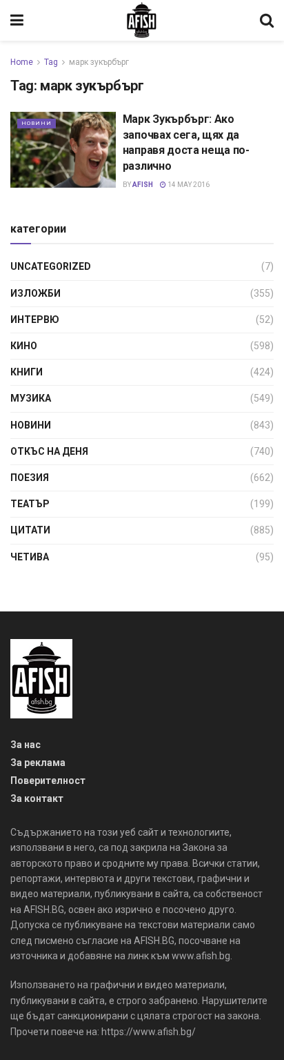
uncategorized (50, 266)
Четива (29, 556)
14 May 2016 (188, 184)
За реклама (37, 762)
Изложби (35, 293)
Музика (30, 398)
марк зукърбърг (99, 62)
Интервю (34, 319)
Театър (30, 503)
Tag (51, 62)
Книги (26, 371)
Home (21, 62)
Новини (36, 123)
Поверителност (47, 780)
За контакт (36, 798)
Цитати (30, 530)
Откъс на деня (49, 451)
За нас (25, 744)
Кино (23, 345)
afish (142, 184)
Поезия (29, 477)
